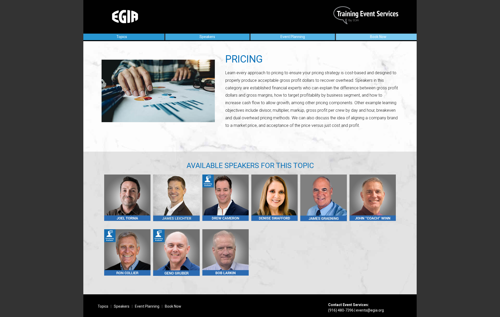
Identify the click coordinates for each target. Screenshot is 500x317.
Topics (121, 37)
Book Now (378, 37)
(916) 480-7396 (341, 310)
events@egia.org (370, 310)
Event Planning (292, 37)
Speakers (207, 37)
